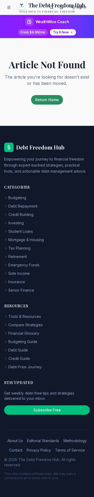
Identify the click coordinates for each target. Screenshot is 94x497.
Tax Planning (19, 248)
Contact (15, 450)
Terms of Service (70, 450)
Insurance (16, 281)
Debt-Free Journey (25, 367)
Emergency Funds (23, 265)
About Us (15, 440)
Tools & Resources (24, 316)
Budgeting (17, 197)
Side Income (19, 273)
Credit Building (20, 214)
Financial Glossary (23, 333)
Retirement (17, 256)
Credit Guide (19, 358)
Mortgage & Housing (26, 239)
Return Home (47, 99)
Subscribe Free (47, 410)
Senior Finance (21, 290)
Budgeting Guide (22, 341)
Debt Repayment (22, 206)
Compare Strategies (25, 325)
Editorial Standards (43, 440)
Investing (16, 223)
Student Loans (20, 231)
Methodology (75, 440)
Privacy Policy (39, 450)
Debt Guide (18, 350)
